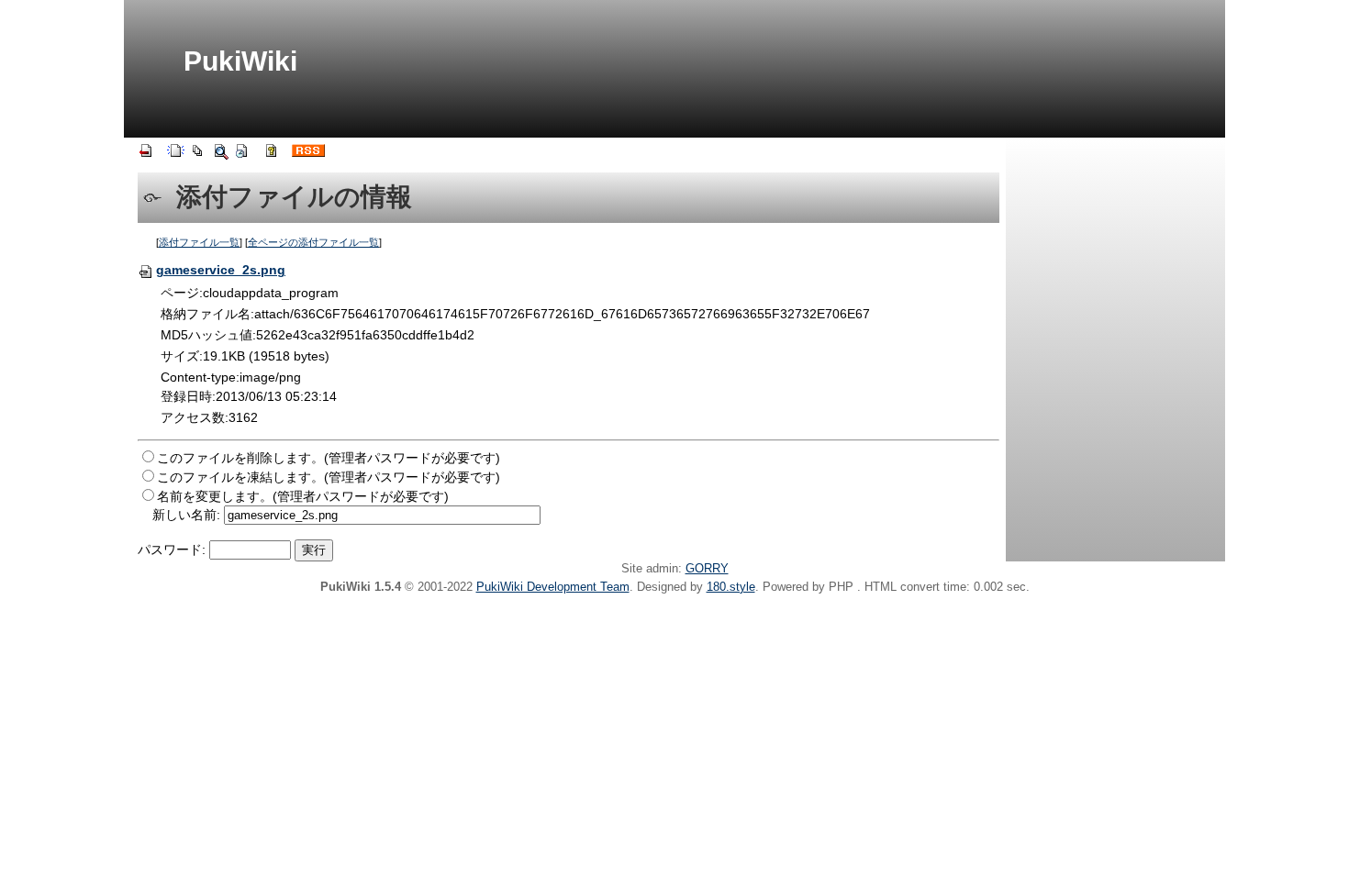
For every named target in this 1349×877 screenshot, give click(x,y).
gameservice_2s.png (220, 269)
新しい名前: (186, 514)
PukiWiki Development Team (553, 587)
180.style (731, 587)
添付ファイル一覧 (199, 242)
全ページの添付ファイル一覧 (313, 242)
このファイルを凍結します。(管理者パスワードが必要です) (328, 477)
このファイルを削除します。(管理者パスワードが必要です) (328, 457)
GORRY (707, 568)
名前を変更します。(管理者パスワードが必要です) (303, 496)
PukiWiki (240, 61)
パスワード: (172, 549)
